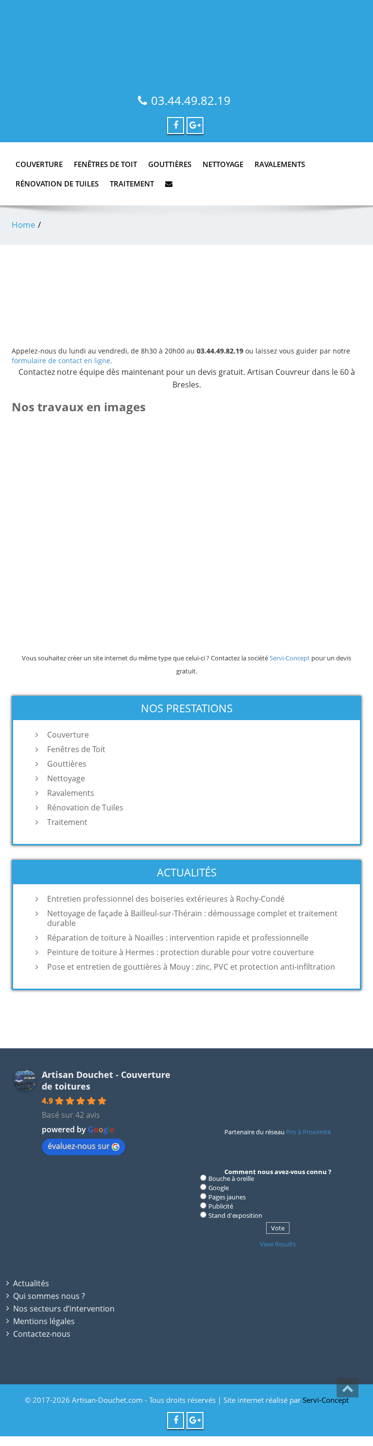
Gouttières (169, 164)
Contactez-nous (41, 1333)
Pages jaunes (227, 1197)
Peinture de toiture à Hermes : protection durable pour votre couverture (180, 952)
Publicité (220, 1206)
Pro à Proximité (308, 1131)
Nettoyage (223, 164)
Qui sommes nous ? (49, 1296)
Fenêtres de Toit (105, 164)
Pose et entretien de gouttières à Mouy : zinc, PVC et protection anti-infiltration (191, 967)
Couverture (39, 164)
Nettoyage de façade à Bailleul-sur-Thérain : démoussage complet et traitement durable (192, 918)
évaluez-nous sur (79, 1146)
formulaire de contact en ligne (61, 360)
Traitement (132, 183)
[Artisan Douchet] (186, 38)
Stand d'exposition (235, 1215)
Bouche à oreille (231, 1178)
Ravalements (279, 164)
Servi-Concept (290, 658)
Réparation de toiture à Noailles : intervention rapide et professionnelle (177, 937)
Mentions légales (44, 1321)
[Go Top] (347, 1387)
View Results (278, 1244)
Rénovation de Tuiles (57, 183)
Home (23, 224)
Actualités (31, 1283)
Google (218, 1187)
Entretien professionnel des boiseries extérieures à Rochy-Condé (166, 899)
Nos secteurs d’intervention (64, 1308)
